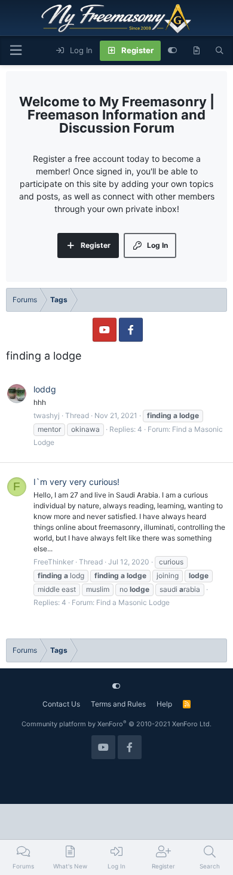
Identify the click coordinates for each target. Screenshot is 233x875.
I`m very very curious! (76, 482)
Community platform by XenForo (116, 724)
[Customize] (172, 51)
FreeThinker (53, 561)
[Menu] (15, 50)
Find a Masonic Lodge (133, 602)
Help (164, 703)
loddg (44, 389)
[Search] (220, 51)
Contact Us (61, 703)
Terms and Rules (118, 703)
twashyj (46, 415)
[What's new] (196, 51)
